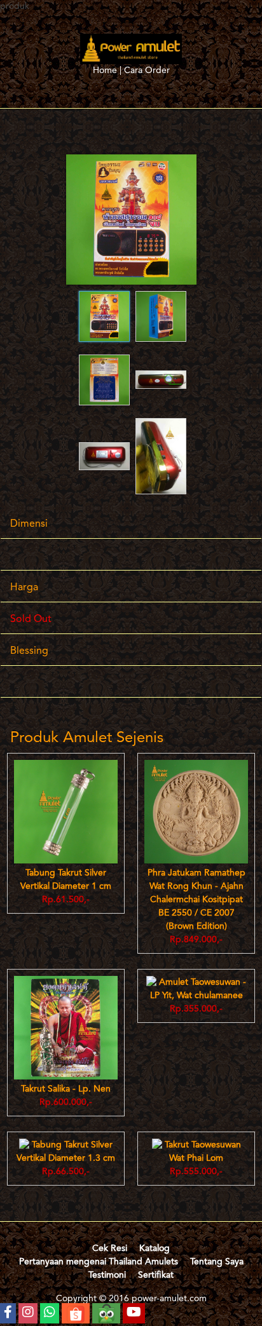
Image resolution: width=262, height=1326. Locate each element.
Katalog (154, 1248)
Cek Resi (109, 1248)
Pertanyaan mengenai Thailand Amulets (98, 1261)
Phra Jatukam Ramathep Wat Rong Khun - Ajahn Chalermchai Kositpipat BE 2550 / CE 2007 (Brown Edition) (196, 900)
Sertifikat (156, 1275)
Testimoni (107, 1275)
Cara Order (147, 70)
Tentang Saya (217, 1261)
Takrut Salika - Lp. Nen (66, 1089)
